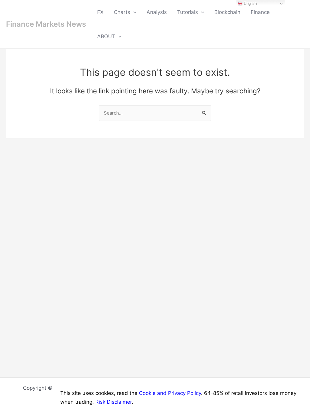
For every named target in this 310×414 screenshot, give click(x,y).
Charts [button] (122, 12)
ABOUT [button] (106, 36)
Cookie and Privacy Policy (170, 393)
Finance (260, 12)
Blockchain (227, 12)
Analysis (157, 12)
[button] (133, 12)
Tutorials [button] (187, 12)
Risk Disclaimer (113, 402)
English (249, 3)
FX (100, 12)
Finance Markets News (46, 24)
